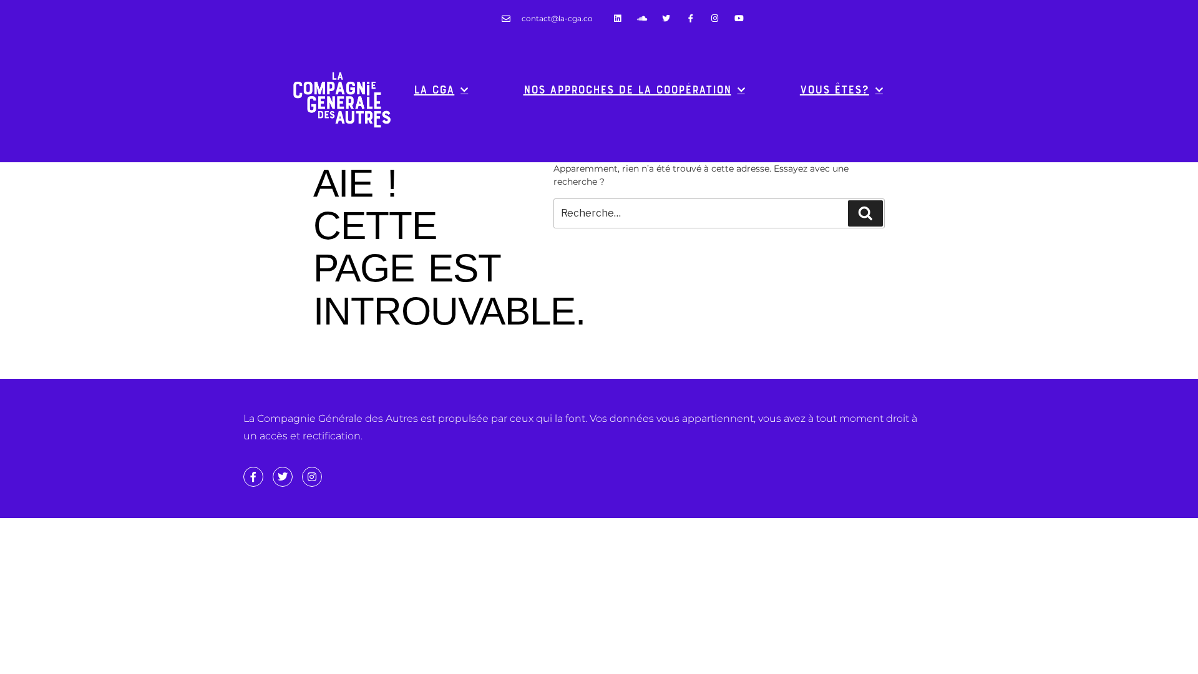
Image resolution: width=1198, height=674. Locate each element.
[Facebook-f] (690, 18)
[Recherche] (865, 213)
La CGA (434, 89)
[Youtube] (739, 18)
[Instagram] (715, 18)
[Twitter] (666, 18)
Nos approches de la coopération (627, 89)
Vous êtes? (834, 89)
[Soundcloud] (642, 18)
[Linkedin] (617, 18)
